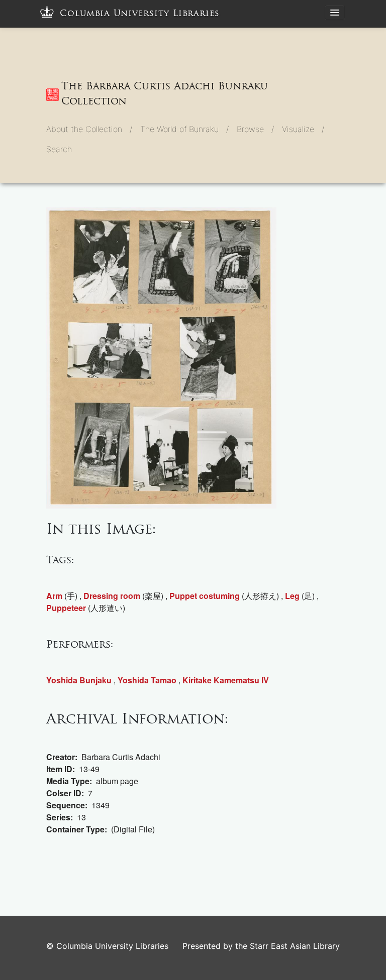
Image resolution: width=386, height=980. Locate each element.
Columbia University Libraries (140, 13)
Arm (54, 595)
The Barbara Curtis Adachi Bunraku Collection (164, 93)
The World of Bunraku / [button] (184, 129)
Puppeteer (66, 608)
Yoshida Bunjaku (79, 680)
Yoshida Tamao (147, 680)
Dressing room (111, 595)
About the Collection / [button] (89, 129)
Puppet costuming (204, 595)
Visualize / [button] (303, 129)
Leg (292, 595)
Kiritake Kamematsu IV (225, 680)
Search (59, 149)
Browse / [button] (255, 129)
